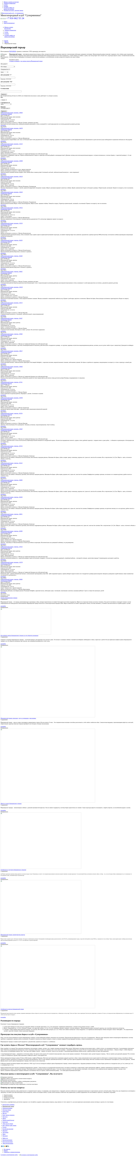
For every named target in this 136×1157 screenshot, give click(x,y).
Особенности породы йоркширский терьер (12, 1009)
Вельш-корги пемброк (8, 1104)
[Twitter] (3, 1146)
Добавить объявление (9, 3)
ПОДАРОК (12, 51)
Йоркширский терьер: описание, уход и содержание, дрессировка (18, 718)
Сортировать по (5, 102)
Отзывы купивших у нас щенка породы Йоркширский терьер (25, 61)
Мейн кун (5, 1138)
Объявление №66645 (6, 273)
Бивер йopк (6, 1111)
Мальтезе (5, 1130)
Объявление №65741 (6, 383)
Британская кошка (7, 1140)
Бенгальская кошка (8, 1141)
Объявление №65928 (6, 335)
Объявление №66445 (6, 368)
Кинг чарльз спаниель (8, 1115)
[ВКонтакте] (2, 1146)
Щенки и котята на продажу (11, 2)
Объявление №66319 (6, 288)
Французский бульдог (8, 1120)
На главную (7, 1149)
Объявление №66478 (6, 129)
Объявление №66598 (6, 162)
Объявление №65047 (6, 430)
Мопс (4, 1134)
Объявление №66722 (6, 209)
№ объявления (5, 88)
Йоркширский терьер (8, 1106)
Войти (5, 21)
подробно (3, 606)
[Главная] (68, 13)
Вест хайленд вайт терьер (9, 1125)
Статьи (6, 4)
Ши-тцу (5, 1113)
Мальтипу (5, 1136)
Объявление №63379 (6, 563)
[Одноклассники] (5, 1146)
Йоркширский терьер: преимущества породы (13, 934)
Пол (2, 97)
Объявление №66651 (6, 515)
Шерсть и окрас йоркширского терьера (11, 803)
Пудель (4, 1127)
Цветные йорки (7, 1110)
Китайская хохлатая (8, 1129)
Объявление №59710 (6, 548)
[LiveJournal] (8, 1146)
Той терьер (5, 1132)
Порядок (3, 106)
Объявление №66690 (6, 481)
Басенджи (5, 1122)
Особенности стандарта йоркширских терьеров (13, 869)
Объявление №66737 (6, 304)
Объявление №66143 (6, 464)
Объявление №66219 (6, 178)
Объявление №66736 (6, 414)
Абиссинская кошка (8, 1143)
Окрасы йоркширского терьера (9, 597)
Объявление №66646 (6, 114)
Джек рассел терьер (8, 1123)
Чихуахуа (5, 1116)
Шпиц (4, 1118)
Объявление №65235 (6, 224)
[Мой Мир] (7, 1146)
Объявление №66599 (6, 532)
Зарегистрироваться (9, 23)
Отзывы (6, 6)
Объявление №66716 (6, 447)
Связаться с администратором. (12, 1152)
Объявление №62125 (6, 145)
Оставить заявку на (9, 8)
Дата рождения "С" (6, 74)
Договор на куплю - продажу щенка (13, 10)
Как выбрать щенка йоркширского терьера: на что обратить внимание (19, 635)
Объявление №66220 (6, 193)
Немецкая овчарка (7, 1108)
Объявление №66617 (6, 352)
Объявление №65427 (6, 319)
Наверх (6, 1150)
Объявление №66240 (6, 257)
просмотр (3, 125)
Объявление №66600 (6, 580)
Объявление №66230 (6, 498)
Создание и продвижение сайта (9, 1154)
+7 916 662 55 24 (15, 18)
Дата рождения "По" (7, 81)
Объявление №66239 (6, 241)
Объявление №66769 (6, 399)
